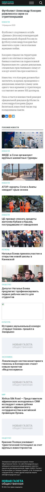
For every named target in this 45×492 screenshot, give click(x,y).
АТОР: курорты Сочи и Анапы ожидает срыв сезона (19, 188)
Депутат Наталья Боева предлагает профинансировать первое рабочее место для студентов (20, 293)
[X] (3, 116)
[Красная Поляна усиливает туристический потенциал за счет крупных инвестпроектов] (22, 435)
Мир (3, 395)
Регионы (5, 250)
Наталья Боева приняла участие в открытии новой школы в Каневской (22, 256)
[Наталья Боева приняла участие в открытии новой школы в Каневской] (22, 246)
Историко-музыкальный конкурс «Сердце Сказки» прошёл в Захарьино (21, 329)
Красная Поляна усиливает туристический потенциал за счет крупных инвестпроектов (22, 445)
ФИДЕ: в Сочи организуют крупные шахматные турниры (19, 156)
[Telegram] (13, 116)
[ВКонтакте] (6, 116)
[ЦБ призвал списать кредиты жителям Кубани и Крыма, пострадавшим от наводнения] (22, 212)
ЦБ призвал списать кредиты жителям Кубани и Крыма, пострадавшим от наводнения (20, 221)
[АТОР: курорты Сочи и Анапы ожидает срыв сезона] (22, 180)
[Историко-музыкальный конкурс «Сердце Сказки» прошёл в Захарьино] (22, 319)
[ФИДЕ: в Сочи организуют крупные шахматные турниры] (22, 148)
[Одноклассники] (10, 116)
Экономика (7, 357)
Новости (6, 22)
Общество (20, 4)
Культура (6, 322)
